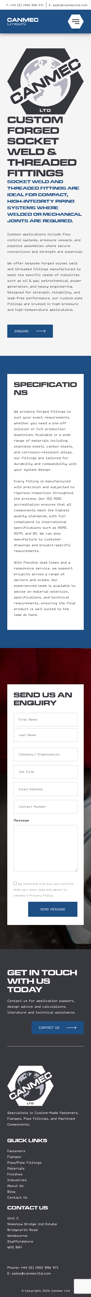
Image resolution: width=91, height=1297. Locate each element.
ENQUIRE (22, 331)
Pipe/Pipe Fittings (24, 1162)
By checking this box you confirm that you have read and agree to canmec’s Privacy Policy (44, 889)
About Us (15, 1186)
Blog (11, 1191)
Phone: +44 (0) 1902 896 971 (32, 1267)
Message (21, 820)
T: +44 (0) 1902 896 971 (25, 5)
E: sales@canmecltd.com (68, 5)
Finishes (15, 1174)
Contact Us (17, 1197)
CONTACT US (49, 1027)
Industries (17, 1180)
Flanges (14, 1157)
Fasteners (16, 1151)
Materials (16, 1168)
